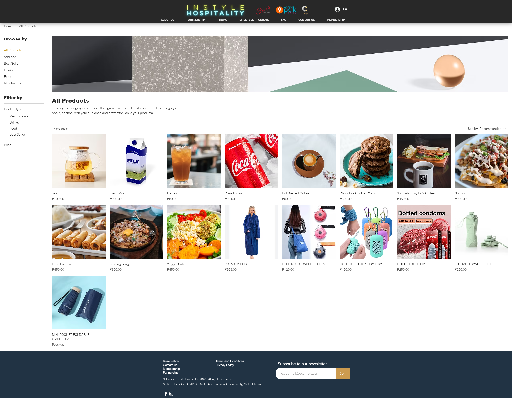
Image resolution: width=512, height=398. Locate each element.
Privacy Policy (225, 365)
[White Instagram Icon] (171, 394)
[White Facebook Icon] (165, 394)
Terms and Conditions (230, 361)
